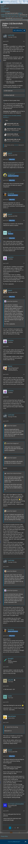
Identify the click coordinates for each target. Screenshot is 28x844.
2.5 (11, 15)
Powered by (14, 841)
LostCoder (6, 27)
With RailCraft (8, 90)
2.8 (19, 15)
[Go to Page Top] (25, 841)
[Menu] (26, 2)
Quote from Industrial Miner (14, 473)
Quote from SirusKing (12, 727)
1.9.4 (16, 16)
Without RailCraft (9, 95)
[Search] (18, 2)
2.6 (14, 15)
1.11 (22, 16)
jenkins (20, 13)
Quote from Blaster (12, 571)
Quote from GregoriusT (13, 443)
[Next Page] (17, 828)
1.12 (25, 16)
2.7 (16, 15)
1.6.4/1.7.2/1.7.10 (5, 16)
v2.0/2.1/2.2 (4, 15)
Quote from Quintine (12, 301)
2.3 (8, 15)
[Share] (24, 30)
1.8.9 (12, 16)
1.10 (19, 16)
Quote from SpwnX (11, 425)
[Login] (22, 2)
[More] (24, 41)
